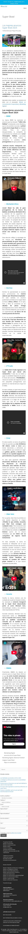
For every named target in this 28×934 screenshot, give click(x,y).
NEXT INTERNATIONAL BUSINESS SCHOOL (12, 918)
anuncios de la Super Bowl (12, 755)
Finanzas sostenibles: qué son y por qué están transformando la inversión (11, 790)
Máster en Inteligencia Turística (10, 869)
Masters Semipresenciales (9, 845)
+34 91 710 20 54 (8, 1)
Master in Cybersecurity (8, 878)
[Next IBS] (4, 8)
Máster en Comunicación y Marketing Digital (13, 875)
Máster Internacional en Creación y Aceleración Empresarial (11, 873)
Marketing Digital (9, 753)
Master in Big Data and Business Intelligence (13, 867)
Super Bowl (10, 760)
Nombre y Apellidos (5, 795)
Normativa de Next (7, 858)
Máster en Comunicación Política (10, 877)
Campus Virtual (14, 3)
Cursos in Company (7, 848)
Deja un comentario (10, 762)
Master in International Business (10, 871)
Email (2, 804)
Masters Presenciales (8, 843)
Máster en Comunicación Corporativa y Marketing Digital (14, 104)
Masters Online (6, 846)
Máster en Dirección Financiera (10, 880)
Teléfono (2, 800)
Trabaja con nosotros (8, 855)
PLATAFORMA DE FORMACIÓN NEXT (11, 925)
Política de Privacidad (8, 857)
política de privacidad (16, 833)
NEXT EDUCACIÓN (7, 914)
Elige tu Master (4, 808)
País (1, 823)
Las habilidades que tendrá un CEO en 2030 (10, 778)
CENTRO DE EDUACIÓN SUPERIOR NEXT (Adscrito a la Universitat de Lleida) (12, 921)
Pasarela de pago (7, 883)
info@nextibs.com (19, 1)
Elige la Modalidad (5, 813)
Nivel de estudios (4, 818)
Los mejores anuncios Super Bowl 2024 (11, 26)
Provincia (3, 828)
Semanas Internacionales (9, 849)
